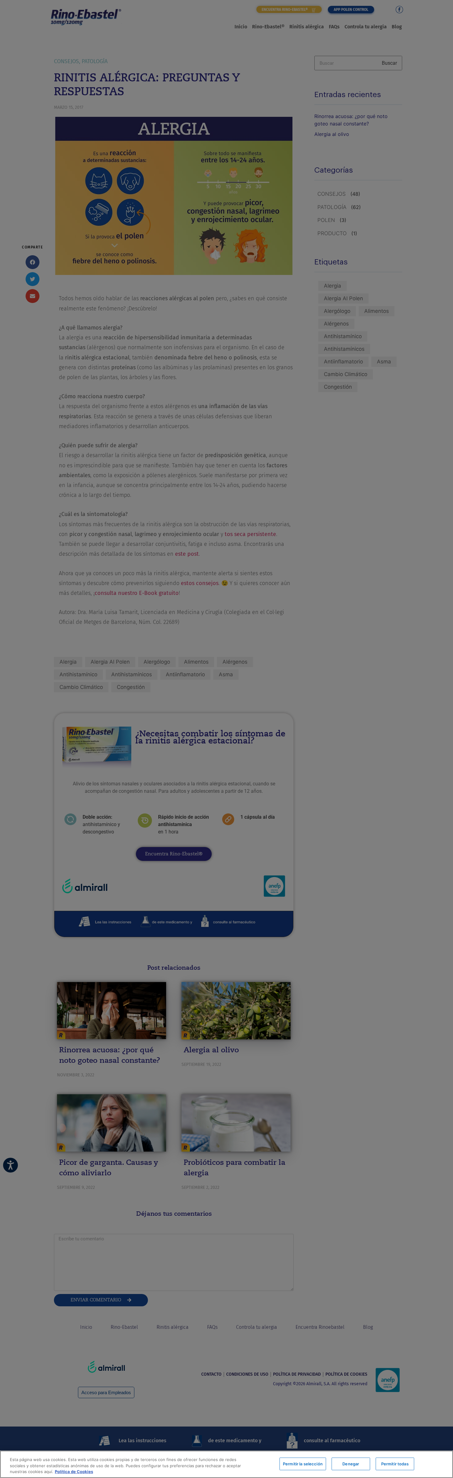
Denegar (350, 1463)
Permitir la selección (303, 1463)
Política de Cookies (74, 1471)
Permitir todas (395, 1463)
